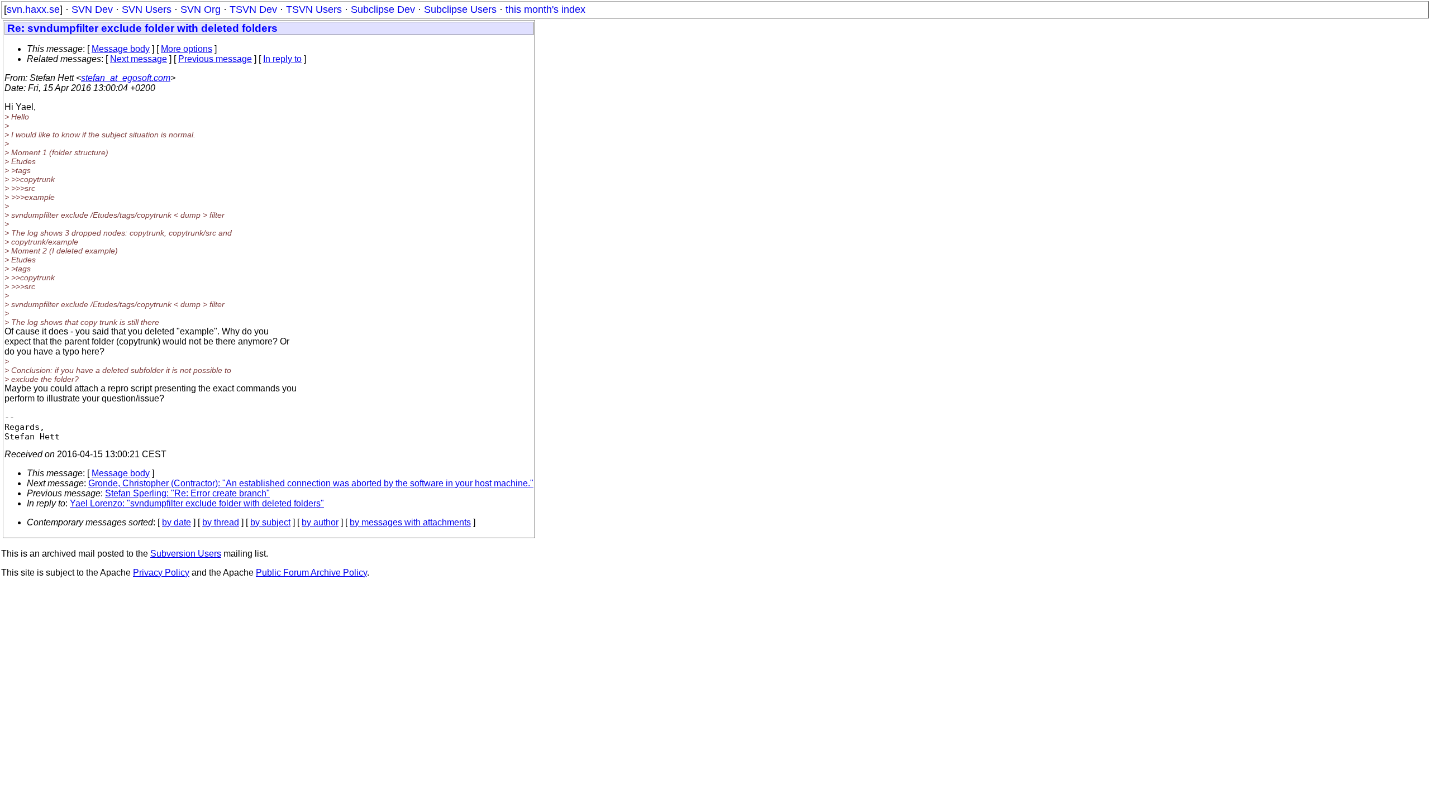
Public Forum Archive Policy (311, 572)
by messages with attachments (410, 522)
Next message (138, 59)
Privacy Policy (161, 572)
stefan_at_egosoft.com (125, 78)
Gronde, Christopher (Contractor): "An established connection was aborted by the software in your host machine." (310, 483)
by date (176, 522)
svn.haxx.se (33, 9)
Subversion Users (185, 553)
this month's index (545, 9)
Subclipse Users (460, 9)
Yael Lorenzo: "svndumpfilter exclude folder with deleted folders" (197, 503)
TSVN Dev (253, 9)
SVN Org (200, 9)
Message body (121, 49)
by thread (220, 522)
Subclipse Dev (383, 9)
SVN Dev (92, 9)
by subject (270, 522)
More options (186, 49)
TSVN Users (314, 9)
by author (320, 522)
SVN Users (146, 9)
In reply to (282, 59)
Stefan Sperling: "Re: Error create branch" (187, 493)
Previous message (215, 59)
